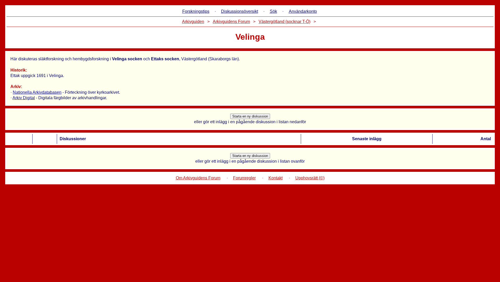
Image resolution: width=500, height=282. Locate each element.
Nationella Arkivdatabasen (37, 92)
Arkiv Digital (23, 98)
